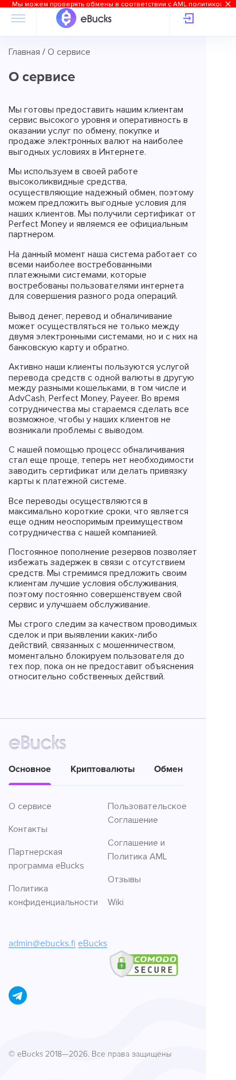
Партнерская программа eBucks (46, 858)
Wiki (116, 902)
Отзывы (124, 879)
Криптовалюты (102, 769)
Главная (24, 52)
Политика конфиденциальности (53, 895)
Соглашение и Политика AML (137, 849)
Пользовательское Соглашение (147, 813)
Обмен (168, 769)
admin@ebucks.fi (42, 943)
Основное (30, 769)
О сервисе (30, 806)
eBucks (92, 943)
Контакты (28, 829)
